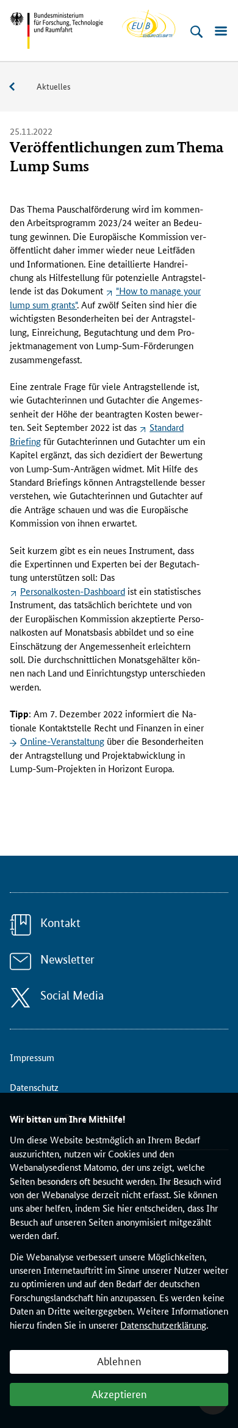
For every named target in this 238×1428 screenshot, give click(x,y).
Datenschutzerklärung (163, 1324)
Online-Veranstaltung (62, 740)
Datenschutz (34, 1087)
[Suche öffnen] (196, 32)
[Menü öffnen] (221, 32)
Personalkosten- (72, 590)
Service (18, 87)
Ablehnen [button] (119, 1360)
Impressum (32, 1057)
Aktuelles (54, 86)
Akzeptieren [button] (119, 1393)
